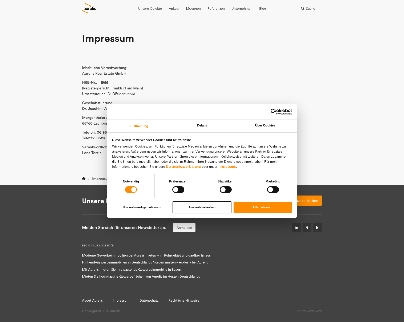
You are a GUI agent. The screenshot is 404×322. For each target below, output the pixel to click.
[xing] (307, 227)
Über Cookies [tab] (265, 125)
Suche (310, 8)
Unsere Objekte (150, 8)
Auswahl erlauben (202, 207)
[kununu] (317, 227)
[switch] (178, 189)
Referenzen (216, 8)
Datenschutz (149, 300)
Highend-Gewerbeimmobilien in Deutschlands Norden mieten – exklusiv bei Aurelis (145, 262)
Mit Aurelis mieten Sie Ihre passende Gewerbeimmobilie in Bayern (132, 269)
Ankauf (174, 8)
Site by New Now (309, 311)
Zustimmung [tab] (139, 126)
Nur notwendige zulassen (141, 207)
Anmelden (184, 227)
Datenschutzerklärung (183, 166)
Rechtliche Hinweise (184, 300)
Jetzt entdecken (305, 200)
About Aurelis (92, 300)
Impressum (227, 166)
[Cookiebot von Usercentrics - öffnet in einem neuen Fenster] (273, 111)
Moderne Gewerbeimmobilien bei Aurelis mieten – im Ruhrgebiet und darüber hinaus (146, 255)
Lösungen (193, 8)
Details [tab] (202, 125)
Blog (262, 8)
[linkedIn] (296, 227)
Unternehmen (241, 8)
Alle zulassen (262, 207)
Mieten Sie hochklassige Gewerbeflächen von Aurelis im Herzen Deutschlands (141, 276)
